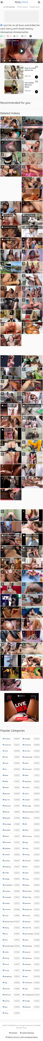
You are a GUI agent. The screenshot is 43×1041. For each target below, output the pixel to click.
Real (21, 2)
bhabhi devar (35, 7)
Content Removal (27, 1032)
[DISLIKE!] (8, 36)
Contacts (14, 1032)
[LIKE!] (1, 36)
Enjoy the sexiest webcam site (30, 69)
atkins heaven (23, 7)
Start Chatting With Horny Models (29, 85)
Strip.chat (28, 76)
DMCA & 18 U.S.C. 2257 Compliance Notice (22, 1037)
